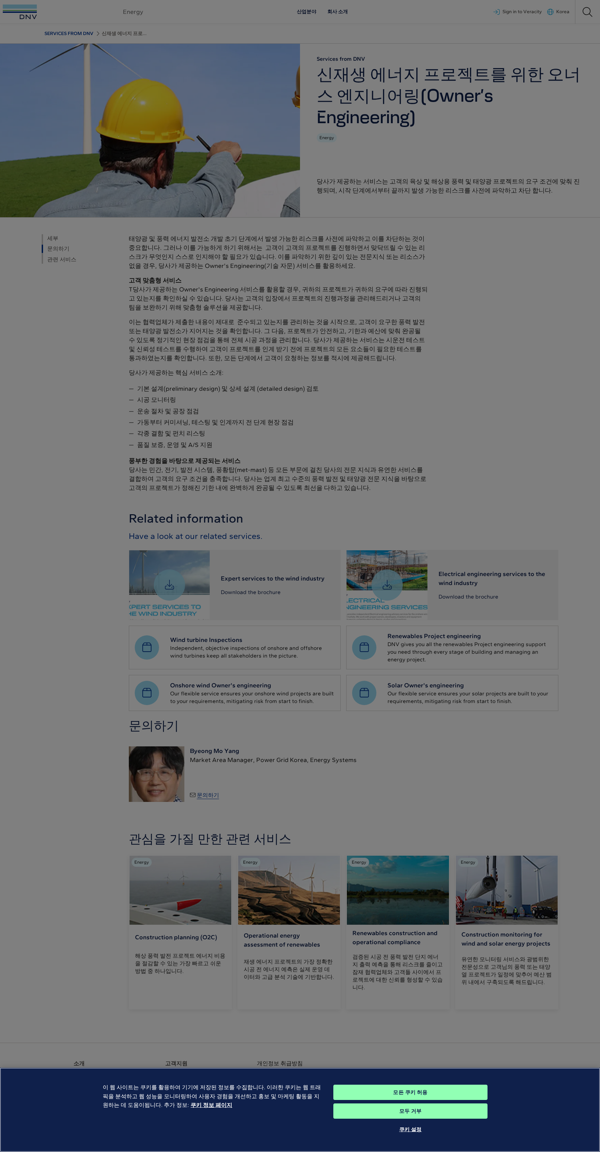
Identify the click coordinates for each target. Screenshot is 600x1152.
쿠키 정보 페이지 (211, 1105)
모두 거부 (410, 1111)
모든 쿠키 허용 (410, 1092)
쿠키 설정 (410, 1129)
